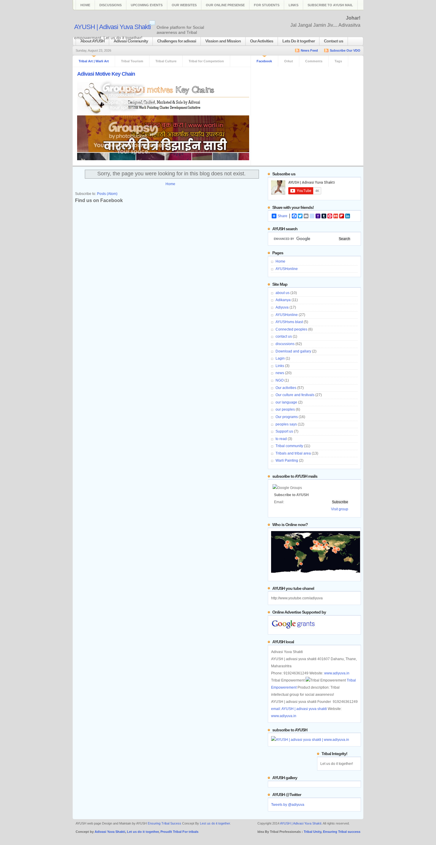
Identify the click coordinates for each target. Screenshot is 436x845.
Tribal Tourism (132, 61)
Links (293, 5)
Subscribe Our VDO (345, 50)
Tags (338, 61)
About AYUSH (92, 41)
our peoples (285, 409)
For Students (266, 5)
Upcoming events (147, 5)
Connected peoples (291, 329)
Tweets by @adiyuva (287, 805)
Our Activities (261, 41)
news (280, 373)
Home (85, 5)
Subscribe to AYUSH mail (330, 5)
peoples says (286, 424)
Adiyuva (282, 307)
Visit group (339, 509)
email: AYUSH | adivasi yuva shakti (299, 709)
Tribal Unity (312, 831)
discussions (285, 344)
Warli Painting (287, 460)
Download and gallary (293, 351)
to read (281, 439)
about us (282, 293)
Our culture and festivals (295, 395)
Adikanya (283, 300)
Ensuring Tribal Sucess (164, 823)
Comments (313, 61)
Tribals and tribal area (293, 453)
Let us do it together (143, 831)
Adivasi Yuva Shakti (110, 831)
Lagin (280, 358)
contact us (284, 336)
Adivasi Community (131, 41)
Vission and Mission (223, 41)
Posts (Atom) (107, 194)
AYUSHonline (287, 269)
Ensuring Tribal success (341, 831)
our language (286, 402)
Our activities (286, 388)
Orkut (288, 61)
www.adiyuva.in (336, 673)
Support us (284, 431)
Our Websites (184, 5)
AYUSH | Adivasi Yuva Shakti (112, 27)
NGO (280, 380)
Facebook (264, 61)
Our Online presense (225, 5)
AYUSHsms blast (289, 322)
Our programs (287, 417)
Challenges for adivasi (176, 41)
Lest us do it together (215, 823)
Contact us (333, 41)
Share (282, 216)
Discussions (110, 5)
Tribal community (289, 446)
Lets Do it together (298, 41)
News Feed (309, 50)
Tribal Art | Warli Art (94, 61)
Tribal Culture (165, 61)
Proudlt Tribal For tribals (179, 831)
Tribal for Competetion (206, 61)
